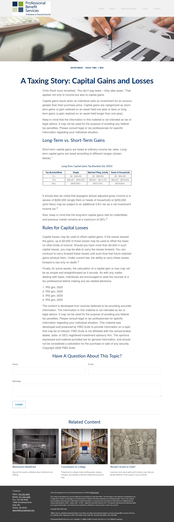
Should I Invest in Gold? (123, 467)
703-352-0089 (24, 494)
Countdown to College (73, 467)
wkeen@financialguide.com (23, 510)
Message (16, 381)
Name (15, 364)
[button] (101, 8)
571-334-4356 (24, 497)
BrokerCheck (95, 492)
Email (90, 364)
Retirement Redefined (24, 467)
